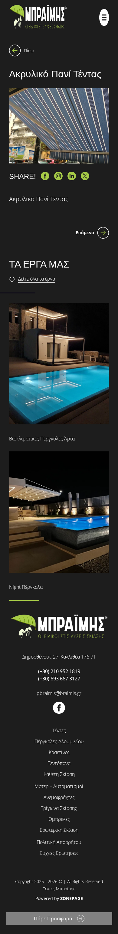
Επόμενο (85, 232)
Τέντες (59, 730)
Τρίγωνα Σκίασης (59, 808)
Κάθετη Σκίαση (59, 774)
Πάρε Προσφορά (53, 918)
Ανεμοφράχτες (59, 797)
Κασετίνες (59, 752)
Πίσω (29, 50)
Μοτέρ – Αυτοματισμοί (59, 786)
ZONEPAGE (71, 898)
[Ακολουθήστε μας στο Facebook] (59, 712)
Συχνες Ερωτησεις (59, 853)
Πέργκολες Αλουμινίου (59, 741)
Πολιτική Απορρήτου (59, 842)
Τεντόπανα (59, 763)
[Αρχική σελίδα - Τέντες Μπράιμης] (38, 17)
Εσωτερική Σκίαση (59, 830)
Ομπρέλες (59, 819)
